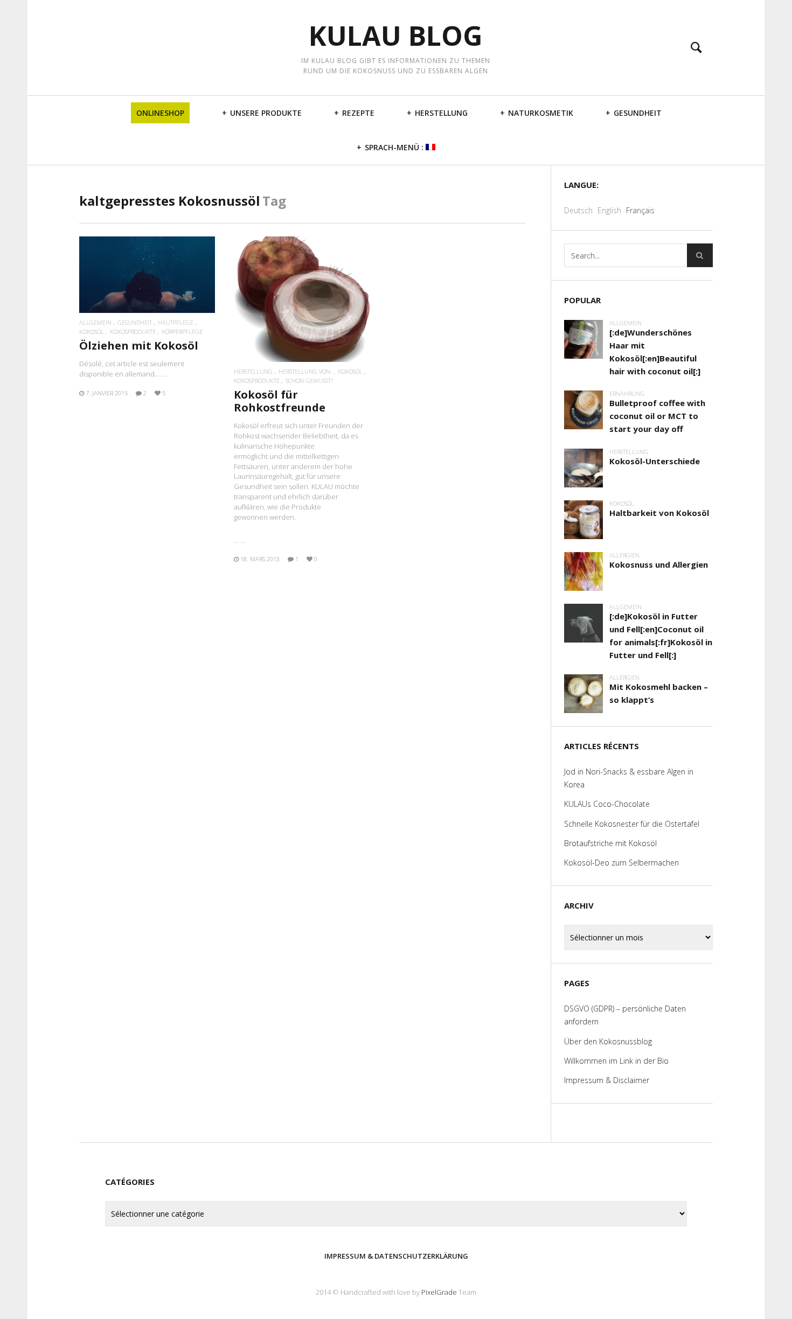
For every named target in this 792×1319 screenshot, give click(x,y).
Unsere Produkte (266, 113)
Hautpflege (175, 322)
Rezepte (358, 113)
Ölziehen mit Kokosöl (138, 345)
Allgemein (95, 322)
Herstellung (441, 113)
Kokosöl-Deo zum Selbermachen (621, 862)
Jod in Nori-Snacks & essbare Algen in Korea (628, 778)
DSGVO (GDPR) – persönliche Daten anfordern (625, 1015)
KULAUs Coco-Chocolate (607, 804)
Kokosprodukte (133, 331)
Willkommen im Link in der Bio (616, 1061)
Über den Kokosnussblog (608, 1041)
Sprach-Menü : (395, 147)
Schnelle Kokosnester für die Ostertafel (631, 824)
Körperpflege (182, 331)
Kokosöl (91, 331)
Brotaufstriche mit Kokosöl (610, 843)
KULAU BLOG (396, 35)
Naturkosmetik (540, 113)
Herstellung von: (305, 371)
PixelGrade (439, 1292)
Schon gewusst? (309, 380)
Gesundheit (638, 113)
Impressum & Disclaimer (606, 1080)
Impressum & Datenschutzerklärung (396, 1256)
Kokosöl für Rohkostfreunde (279, 401)
